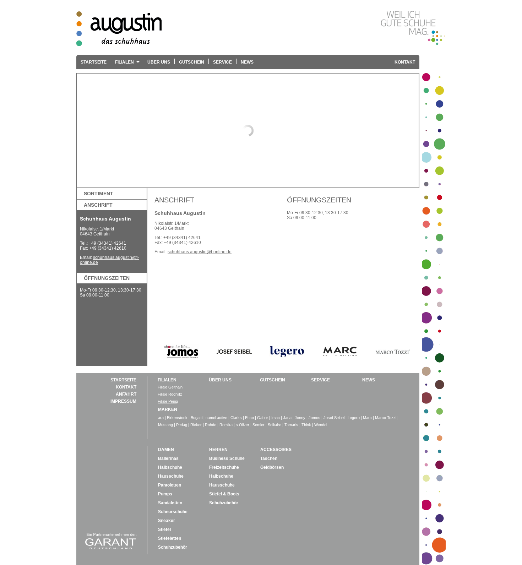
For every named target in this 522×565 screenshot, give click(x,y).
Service (222, 62)
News (247, 62)
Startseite (94, 62)
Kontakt (405, 62)
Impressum (123, 401)
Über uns (158, 62)
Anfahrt (126, 394)
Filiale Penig (168, 401)
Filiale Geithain (170, 387)
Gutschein (191, 62)
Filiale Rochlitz (170, 394)
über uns (220, 379)
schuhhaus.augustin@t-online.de (200, 251)
